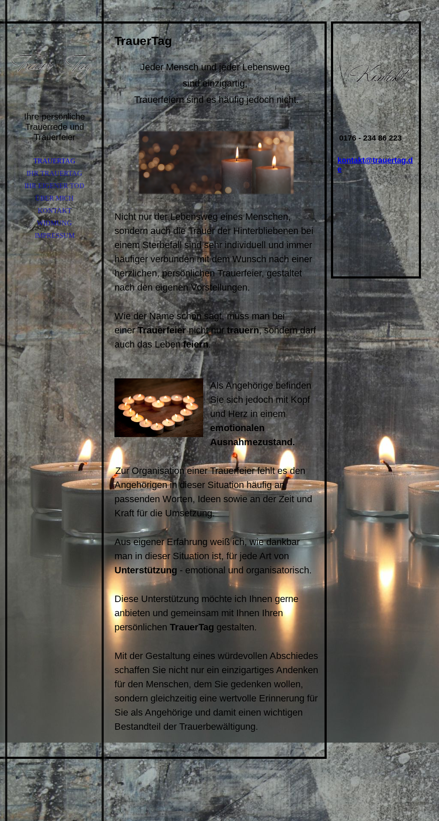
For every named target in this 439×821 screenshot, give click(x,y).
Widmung (54, 223)
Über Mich (54, 198)
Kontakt (55, 210)
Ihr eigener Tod (54, 185)
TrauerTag (54, 161)
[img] (54, 60)
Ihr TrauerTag (54, 173)
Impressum (55, 235)
